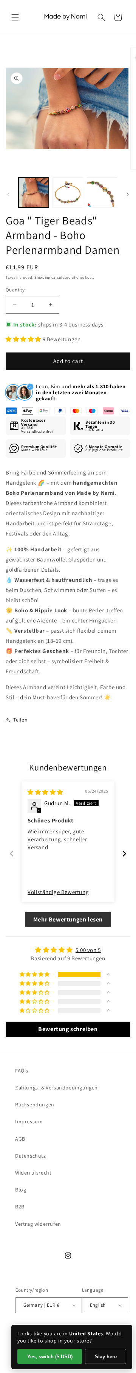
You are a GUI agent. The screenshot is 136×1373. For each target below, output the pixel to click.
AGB (20, 1138)
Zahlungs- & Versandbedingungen (56, 1087)
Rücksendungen (34, 1104)
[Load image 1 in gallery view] (34, 192)
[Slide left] (8, 194)
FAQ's (21, 1070)
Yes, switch (50, 1356)
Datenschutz (30, 1155)
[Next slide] (124, 853)
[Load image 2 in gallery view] (68, 192)
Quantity (15, 290)
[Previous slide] (12, 853)
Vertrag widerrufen (38, 1223)
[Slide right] (127, 194)
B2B (20, 1206)
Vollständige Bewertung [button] (58, 892)
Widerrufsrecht (33, 1172)
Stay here (106, 1356)
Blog (20, 1189)
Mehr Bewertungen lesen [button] (68, 919)
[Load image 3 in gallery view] (102, 192)
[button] (15, 17)
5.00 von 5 (88, 949)
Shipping (42, 277)
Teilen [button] (20, 719)
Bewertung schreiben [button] (67, 1029)
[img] (45, 792)
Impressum (29, 1121)
